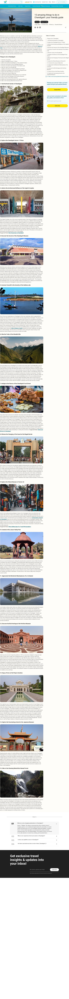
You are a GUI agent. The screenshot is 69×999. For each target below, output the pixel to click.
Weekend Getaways (46, 6)
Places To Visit (44, 21)
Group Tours (27, 6)
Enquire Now (57, 89)
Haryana (37, 21)
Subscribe (57, 105)
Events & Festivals (36, 6)
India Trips (20, 6)
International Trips (12, 6)
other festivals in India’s (17, 328)
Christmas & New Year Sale (57, 6)
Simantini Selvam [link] (58, 24)
